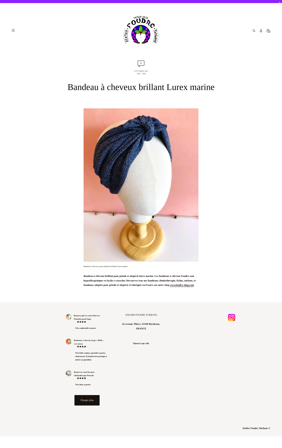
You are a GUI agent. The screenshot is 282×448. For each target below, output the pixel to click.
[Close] (279, 2)
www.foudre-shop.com (182, 285)
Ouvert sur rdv (141, 343)
